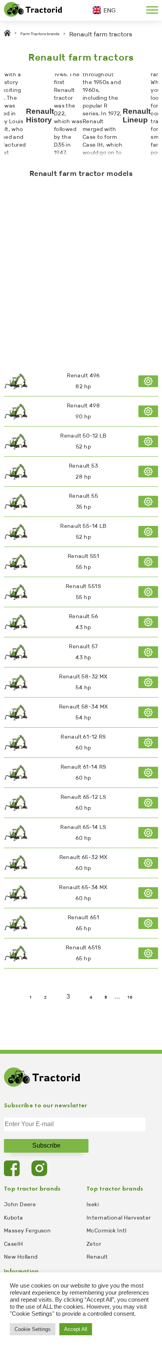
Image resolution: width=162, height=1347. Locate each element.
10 (130, 997)
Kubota (13, 1217)
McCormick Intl (107, 1230)
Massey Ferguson (27, 1230)
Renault (97, 1257)
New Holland (21, 1257)
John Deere (20, 1204)
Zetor (94, 1244)
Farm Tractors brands (39, 34)
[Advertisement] (81, 270)
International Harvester (119, 1217)
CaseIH (13, 1244)
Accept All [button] (75, 1329)
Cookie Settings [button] (33, 1329)
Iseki (93, 1204)
